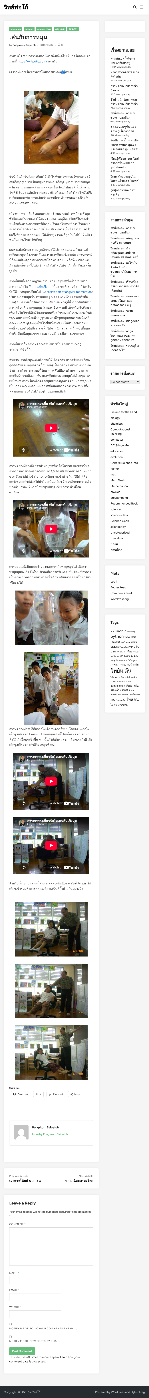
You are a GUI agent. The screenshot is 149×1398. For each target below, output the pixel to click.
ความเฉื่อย (126, 651)
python (117, 636)
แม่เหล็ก (114, 690)
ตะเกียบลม (115, 656)
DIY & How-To (119, 445)
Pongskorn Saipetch (24, 45)
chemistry (116, 423)
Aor (112, 631)
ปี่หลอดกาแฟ (121, 660)
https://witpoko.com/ (32, 61)
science (29, 29)
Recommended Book (124, 503)
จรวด (135, 651)
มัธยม (114, 544)
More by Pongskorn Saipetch (50, 1134)
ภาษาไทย (60, 29)
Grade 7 (120, 631)
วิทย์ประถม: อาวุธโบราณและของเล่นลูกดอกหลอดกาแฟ (122, 335)
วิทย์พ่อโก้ (16, 7)
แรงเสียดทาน (123, 694)
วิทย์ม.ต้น (121, 671)
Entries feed (118, 587)
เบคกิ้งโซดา (129, 686)
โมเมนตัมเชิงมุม (40, 286)
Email (14, 1290)
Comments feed (121, 593)
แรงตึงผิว (125, 690)
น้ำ (131, 656)
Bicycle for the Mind (123, 412)
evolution (116, 457)
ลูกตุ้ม (135, 664)
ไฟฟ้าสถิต (123, 705)
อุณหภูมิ (114, 685)
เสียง (136, 685)
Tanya (127, 637)
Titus (113, 641)
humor (114, 468)
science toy (118, 526)
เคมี (121, 686)
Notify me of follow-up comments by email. (43, 1328)
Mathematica (119, 486)
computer (116, 439)
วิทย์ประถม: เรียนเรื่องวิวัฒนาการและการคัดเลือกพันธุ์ (124, 286)
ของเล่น (116, 646)
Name (14, 1273)
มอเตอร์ (127, 664)
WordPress (117, 1392)
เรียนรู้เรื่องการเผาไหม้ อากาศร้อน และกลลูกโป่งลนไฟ (124, 163)
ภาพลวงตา (116, 664)
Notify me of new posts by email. (34, 1341)
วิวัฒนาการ (115, 677)
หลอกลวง (121, 681)
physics (115, 492)
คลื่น (125, 647)
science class (44, 29)
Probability (130, 631)
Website (15, 1307)
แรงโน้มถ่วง (135, 694)
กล (118, 642)
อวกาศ (129, 681)
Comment (17, 1224)
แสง (113, 700)
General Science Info (124, 463)
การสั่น (133, 642)
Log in (114, 581)
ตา (121, 655)
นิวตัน (127, 656)
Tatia (133, 636)
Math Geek (117, 480)
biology (115, 418)
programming (119, 497)
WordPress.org (119, 599)
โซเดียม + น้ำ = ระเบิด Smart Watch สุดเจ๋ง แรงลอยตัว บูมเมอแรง (124, 145)
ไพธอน (132, 699)
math (113, 474)
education (16, 29)
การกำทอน (125, 642)
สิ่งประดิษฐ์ (125, 677)
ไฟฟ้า (113, 704)
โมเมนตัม (120, 700)
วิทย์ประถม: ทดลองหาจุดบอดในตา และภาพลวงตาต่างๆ (124, 301)
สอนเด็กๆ (73, 29)
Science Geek (119, 521)
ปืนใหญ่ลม (132, 660)
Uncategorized (120, 532)
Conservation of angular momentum (67, 292)
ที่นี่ (63, 72)
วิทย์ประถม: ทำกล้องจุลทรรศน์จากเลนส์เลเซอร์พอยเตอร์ (124, 253)
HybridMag (138, 1392)
